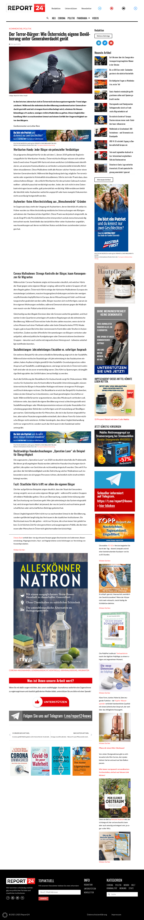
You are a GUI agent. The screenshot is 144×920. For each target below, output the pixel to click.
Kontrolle (54, 670)
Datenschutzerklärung (97, 914)
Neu (54, 18)
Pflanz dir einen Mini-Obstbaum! (112, 748)
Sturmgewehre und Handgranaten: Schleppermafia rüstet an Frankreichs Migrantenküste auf (121, 108)
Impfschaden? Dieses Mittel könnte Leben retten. (113, 380)
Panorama (82, 18)
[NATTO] (114, 415)
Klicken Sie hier (104, 693)
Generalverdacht (39, 670)
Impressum (116, 914)
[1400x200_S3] (50, 442)
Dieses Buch (18, 538)
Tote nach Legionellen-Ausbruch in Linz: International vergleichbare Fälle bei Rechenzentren (121, 156)
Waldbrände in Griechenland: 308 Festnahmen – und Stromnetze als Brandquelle (121, 132)
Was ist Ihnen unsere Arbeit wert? (50, 680)
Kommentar (15, 28)
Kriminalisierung (69, 670)
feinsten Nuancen (117, 819)
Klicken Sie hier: (19, 550)
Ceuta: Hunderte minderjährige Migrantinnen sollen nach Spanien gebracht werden (121, 95)
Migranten (83, 670)
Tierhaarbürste (121, 653)
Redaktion (56, 8)
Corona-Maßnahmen (19, 670)
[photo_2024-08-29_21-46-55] (114, 303)
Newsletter (86, 8)
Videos (95, 18)
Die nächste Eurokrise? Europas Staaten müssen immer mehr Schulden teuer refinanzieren (122, 120)
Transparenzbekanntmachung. (46, 145)
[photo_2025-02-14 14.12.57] (111, 373)
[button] (47, 18)
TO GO (110, 546)
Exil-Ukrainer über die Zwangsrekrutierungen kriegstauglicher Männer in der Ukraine (121, 61)
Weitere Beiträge (103, 36)
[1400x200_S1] (50, 140)
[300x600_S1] (111, 251)
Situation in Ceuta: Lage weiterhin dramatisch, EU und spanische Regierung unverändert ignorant (121, 168)
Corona (61, 18)
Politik (71, 18)
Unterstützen (71, 8)
